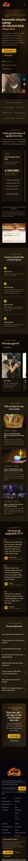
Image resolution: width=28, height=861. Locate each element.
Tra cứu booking (6, 832)
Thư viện (17, 819)
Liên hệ (17, 830)
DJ (15, 804)
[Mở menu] (24, 4)
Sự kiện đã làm (18, 810)
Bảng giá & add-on (7, 804)
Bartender (17, 801)
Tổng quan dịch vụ (7, 801)
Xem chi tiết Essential (12, 194)
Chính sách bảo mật (20, 832)
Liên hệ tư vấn (14, 741)
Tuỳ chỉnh (17, 852)
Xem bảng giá (8, 55)
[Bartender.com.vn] (6, 4)
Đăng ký (22, 788)
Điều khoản (18, 835)
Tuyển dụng (5, 830)
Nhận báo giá (5, 807)
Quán (16, 807)
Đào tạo (17, 813)
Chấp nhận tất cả (8, 852)
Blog (16, 816)
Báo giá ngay (8, 50)
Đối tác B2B (5, 810)
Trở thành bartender (7, 827)
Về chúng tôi (18, 827)
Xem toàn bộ (7, 347)
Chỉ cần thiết (7, 856)
